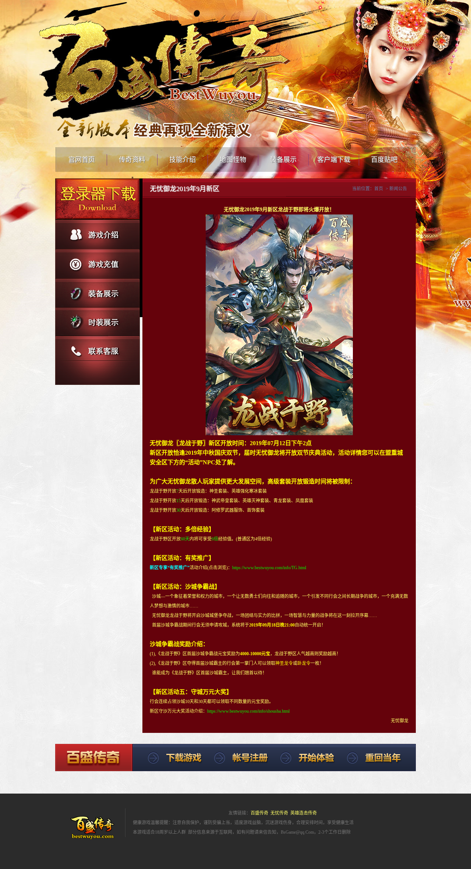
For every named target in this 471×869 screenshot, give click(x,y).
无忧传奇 (279, 813)
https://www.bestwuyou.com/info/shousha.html (248, 711)
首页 (378, 188)
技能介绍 (182, 159)
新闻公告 (398, 188)
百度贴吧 (384, 159)
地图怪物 (233, 159)
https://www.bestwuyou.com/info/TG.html (269, 567)
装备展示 (283, 159)
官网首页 (81, 159)
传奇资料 (132, 159)
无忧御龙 (161, 443)
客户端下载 (333, 159)
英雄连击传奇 (303, 813)
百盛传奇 (259, 813)
